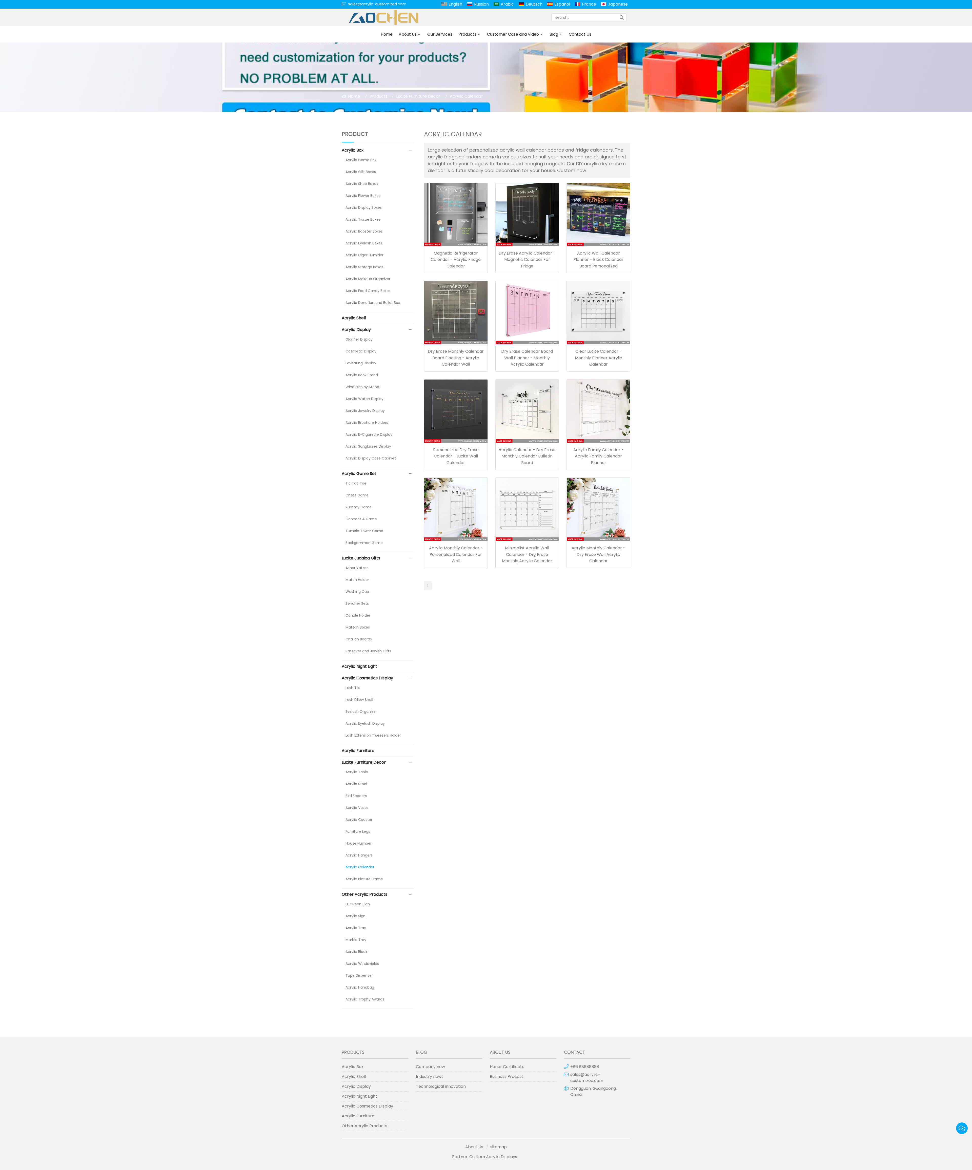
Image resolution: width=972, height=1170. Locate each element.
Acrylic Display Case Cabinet (371, 458)
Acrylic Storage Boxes (364, 266)
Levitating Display (361, 363)
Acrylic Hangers (359, 855)
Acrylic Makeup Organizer (368, 278)
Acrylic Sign (356, 915)
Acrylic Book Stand (362, 375)
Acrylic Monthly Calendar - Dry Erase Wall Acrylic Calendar (598, 554)
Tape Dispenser (359, 975)
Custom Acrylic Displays (493, 1157)
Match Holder (357, 579)
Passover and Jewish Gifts (368, 651)
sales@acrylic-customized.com (377, 4)
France (589, 4)
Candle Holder (358, 615)
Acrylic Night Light (359, 666)
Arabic (507, 4)
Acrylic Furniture (358, 751)
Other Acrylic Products (364, 894)
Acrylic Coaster (359, 819)
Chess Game (357, 495)
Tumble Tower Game (364, 530)
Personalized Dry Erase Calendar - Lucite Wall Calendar (456, 456)
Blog (554, 34)
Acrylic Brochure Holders (367, 422)
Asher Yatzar (357, 567)
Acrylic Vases (357, 807)
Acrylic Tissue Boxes (363, 219)
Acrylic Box (352, 150)
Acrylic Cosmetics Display (367, 678)
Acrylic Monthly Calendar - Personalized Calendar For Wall (456, 554)
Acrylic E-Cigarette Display (369, 434)
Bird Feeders (356, 795)
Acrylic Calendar (466, 96)
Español (562, 4)
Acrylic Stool (356, 783)
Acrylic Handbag (360, 987)
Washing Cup (357, 591)
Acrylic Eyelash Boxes (364, 243)
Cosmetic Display (361, 351)
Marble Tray (356, 939)
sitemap (498, 1147)
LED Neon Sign (358, 904)
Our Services (439, 34)
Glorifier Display (359, 339)
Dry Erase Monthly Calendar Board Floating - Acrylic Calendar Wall (456, 357)
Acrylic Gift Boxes (361, 171)
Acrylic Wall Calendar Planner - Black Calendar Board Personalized (598, 259)
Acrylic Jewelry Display (365, 410)
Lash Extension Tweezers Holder (373, 735)
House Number (359, 843)
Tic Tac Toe (356, 483)
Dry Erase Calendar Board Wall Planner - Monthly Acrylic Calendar (527, 357)
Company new (430, 1067)
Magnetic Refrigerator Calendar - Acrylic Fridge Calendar (456, 259)
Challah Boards (359, 639)
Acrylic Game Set (359, 473)
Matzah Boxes (358, 627)
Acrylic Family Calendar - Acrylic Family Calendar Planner (598, 456)
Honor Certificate (507, 1067)
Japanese (618, 4)
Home (387, 34)
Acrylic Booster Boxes (364, 231)
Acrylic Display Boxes (364, 207)
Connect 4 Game (361, 518)
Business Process (506, 1076)
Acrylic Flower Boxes (363, 195)
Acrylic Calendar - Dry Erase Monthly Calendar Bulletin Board (527, 456)
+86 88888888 (584, 1067)
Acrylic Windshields (362, 963)
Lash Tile (353, 687)
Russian (481, 4)
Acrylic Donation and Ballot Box (373, 302)
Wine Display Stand (362, 386)
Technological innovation (441, 1086)
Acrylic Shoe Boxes (362, 183)
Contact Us (580, 34)
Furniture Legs (358, 831)
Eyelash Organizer (361, 711)
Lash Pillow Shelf (360, 699)
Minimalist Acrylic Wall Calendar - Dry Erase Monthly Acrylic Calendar (527, 554)
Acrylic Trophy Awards (365, 999)
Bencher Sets (357, 603)
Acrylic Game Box (361, 159)
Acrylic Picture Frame (364, 879)
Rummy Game (359, 507)
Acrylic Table (357, 772)
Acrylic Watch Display (364, 398)
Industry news (429, 1076)
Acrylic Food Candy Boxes (368, 290)
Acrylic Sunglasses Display (368, 446)
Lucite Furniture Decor (418, 96)
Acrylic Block (356, 951)
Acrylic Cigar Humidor (364, 255)
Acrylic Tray (356, 927)
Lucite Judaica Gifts (361, 558)
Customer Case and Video (513, 34)
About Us (408, 34)
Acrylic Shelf (354, 318)
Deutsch (534, 4)
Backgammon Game (364, 542)
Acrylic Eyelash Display (365, 723)
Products (467, 34)
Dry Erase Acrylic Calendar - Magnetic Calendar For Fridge (527, 259)
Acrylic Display (356, 329)
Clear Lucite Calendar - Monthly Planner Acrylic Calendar (598, 357)
